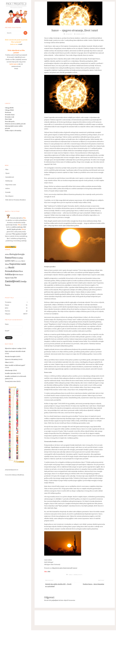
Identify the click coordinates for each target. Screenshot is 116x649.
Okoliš (11, 267)
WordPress (21, 475)
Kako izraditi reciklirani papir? (15, 365)
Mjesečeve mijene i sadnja (13, 348)
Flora (13, 257)
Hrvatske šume (10, 114)
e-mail (20, 44)
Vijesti (7, 278)
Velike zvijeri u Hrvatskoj (13, 130)
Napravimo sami (17, 264)
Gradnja (20, 258)
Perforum (8, 112)
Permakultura (11, 271)
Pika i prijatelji (16, 4)
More (7, 264)
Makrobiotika (18, 261)
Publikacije (10, 274)
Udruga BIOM (9, 108)
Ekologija (13, 254)
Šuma (7, 285)
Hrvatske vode (9, 117)
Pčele (17, 275)
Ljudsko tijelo (10, 261)
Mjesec (23, 261)
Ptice (21, 271)
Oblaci (6, 268)
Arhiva (7, 254)
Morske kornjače (10, 356)
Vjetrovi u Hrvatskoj (11, 359)
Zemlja (23, 281)
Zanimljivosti (12, 281)
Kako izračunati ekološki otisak (15, 351)
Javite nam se (14, 64)
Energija (21, 254)
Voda (12, 278)
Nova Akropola (9, 121)
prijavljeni (55, 600)
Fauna (8, 257)
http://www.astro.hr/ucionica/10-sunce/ (64, 568)
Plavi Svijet (8, 119)
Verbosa (14, 475)
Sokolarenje (9, 370)
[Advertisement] (16, 88)
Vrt (15, 278)
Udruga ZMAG (9, 110)
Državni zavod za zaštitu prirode (15, 124)
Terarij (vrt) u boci (11, 381)
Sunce (21, 275)
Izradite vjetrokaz (10, 373)
